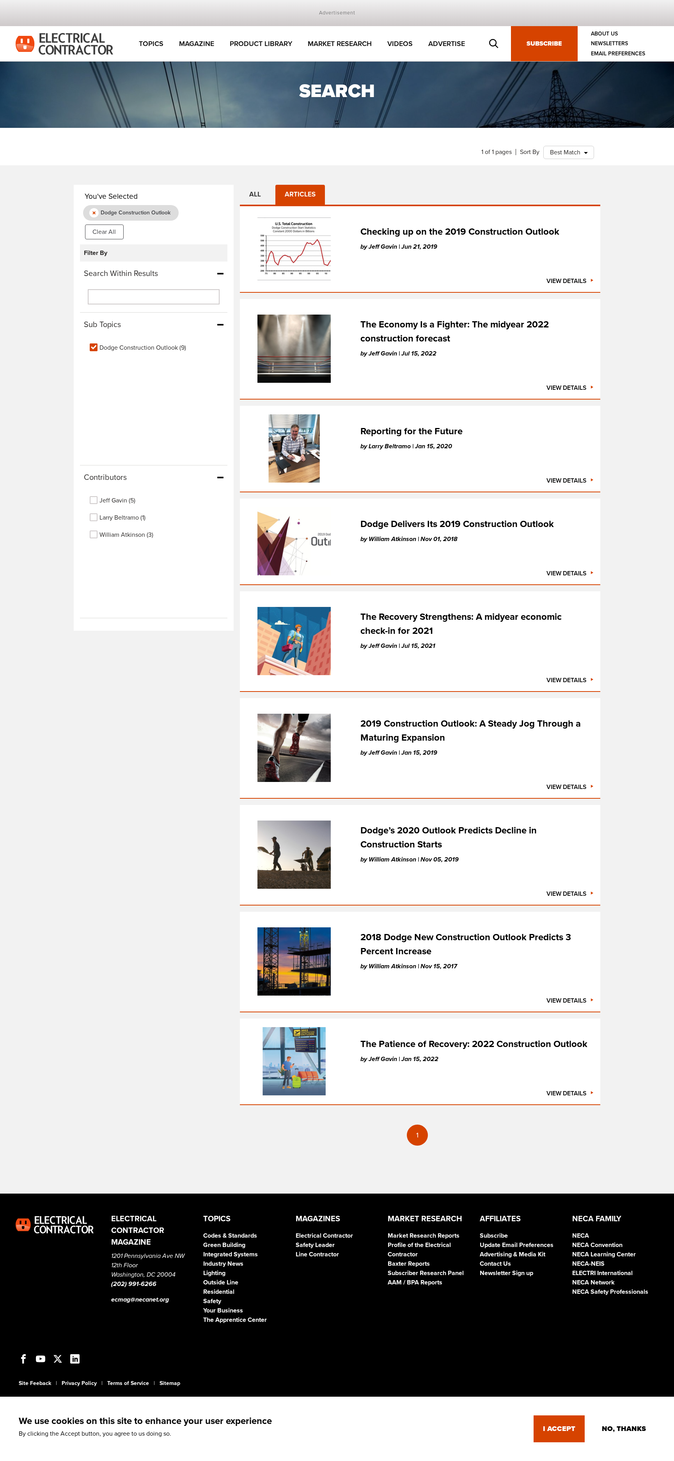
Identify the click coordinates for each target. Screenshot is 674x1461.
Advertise (446, 43)
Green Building (224, 1245)
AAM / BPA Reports (415, 1282)
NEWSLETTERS (609, 44)
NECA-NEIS (588, 1264)
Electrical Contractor (324, 1236)
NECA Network (593, 1282)
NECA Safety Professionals (610, 1292)
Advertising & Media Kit (512, 1254)
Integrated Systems (230, 1254)
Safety (212, 1301)
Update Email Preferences (516, 1245)
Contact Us (495, 1264)
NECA (580, 1236)
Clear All (104, 232)
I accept (559, 1428)
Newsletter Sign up (506, 1273)
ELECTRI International (602, 1273)
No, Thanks (624, 1428)
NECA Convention (597, 1245)
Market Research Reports (423, 1236)
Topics (151, 43)
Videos (400, 43)
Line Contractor (317, 1254)
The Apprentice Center (235, 1320)
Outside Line (220, 1282)
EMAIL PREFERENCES (618, 53)
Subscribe (544, 44)
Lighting (214, 1273)
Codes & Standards (230, 1236)
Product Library (261, 43)
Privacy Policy (79, 1383)
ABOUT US (604, 33)
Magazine (196, 43)
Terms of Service (128, 1383)
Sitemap (170, 1383)
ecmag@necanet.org (140, 1300)
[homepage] (64, 43)
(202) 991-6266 (133, 1284)
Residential (218, 1292)
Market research (340, 43)
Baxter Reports (409, 1264)
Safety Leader (315, 1245)
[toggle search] (494, 44)
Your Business (223, 1310)
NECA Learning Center (604, 1254)
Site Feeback (35, 1383)
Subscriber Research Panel (426, 1273)
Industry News (223, 1264)
